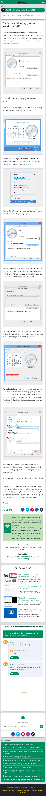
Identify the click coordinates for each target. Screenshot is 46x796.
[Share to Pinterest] (32, 510)
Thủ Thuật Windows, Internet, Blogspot (20, 787)
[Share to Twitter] (27, 510)
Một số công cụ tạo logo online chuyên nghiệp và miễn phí (23, 771)
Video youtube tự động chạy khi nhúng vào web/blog (28, 576)
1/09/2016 (21, 664)
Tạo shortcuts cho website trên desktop (18, 767)
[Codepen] (33, 734)
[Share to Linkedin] (37, 510)
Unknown (13, 642)
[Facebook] (13, 734)
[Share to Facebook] (22, 510)
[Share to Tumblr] (41, 510)
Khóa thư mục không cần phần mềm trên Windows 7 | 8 (24, 779)
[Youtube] (23, 734)
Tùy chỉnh (12, 486)
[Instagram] (28, 734)
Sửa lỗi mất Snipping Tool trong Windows (19, 757)
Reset (16, 467)
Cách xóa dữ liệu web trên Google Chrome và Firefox (22, 548)
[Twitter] (18, 734)
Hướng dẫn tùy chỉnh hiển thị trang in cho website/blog (24, 557)
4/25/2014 (21, 642)
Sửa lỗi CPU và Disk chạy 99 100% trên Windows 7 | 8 (23, 776)
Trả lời (16, 658)
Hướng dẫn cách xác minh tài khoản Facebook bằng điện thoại (24, 752)
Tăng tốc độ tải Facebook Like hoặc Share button (29, 587)
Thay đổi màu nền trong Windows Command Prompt (28, 599)
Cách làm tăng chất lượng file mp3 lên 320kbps (21, 764)
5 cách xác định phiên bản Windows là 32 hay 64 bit (22, 748)
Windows (13, 397)
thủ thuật (40, 35)
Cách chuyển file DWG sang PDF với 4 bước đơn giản (23, 760)
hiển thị (30, 164)
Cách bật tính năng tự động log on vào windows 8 (29, 611)
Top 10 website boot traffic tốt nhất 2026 (20, 10)
